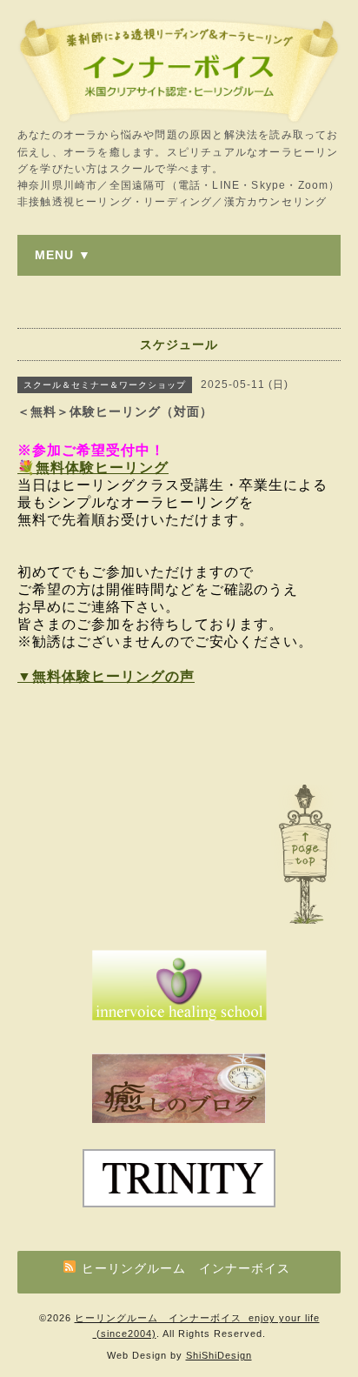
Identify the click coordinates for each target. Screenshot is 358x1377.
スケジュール (179, 344)
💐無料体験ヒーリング (93, 467)
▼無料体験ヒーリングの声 (106, 676)
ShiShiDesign (219, 1355)
